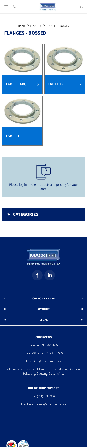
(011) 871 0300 (46, 396)
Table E (12, 136)
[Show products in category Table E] (22, 111)
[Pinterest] (49, 275)
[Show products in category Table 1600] (22, 59)
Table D (55, 84)
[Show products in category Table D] (65, 59)
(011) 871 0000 (54, 353)
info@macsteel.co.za (47, 361)
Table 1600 (15, 84)
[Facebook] (37, 275)
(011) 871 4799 (49, 345)
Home (22, 26)
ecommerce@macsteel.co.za (47, 404)
